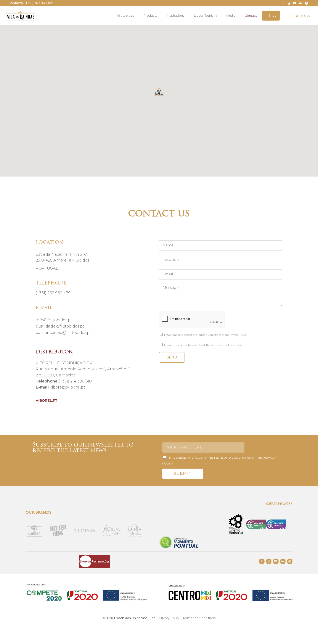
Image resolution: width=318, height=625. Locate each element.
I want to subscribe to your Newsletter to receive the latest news (203, 345)
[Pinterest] (306, 3)
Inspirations (175, 16)
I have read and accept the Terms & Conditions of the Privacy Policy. (205, 334)
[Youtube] (294, 3)
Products (150, 16)
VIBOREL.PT (46, 400)
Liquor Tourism (205, 16)
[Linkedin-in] (301, 3)
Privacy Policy (169, 618)
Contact (251, 16)
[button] (159, 95)
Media (230, 16)
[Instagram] (289, 3)
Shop (272, 16)
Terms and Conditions (199, 618)
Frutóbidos (125, 16)
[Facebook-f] (283, 3)
